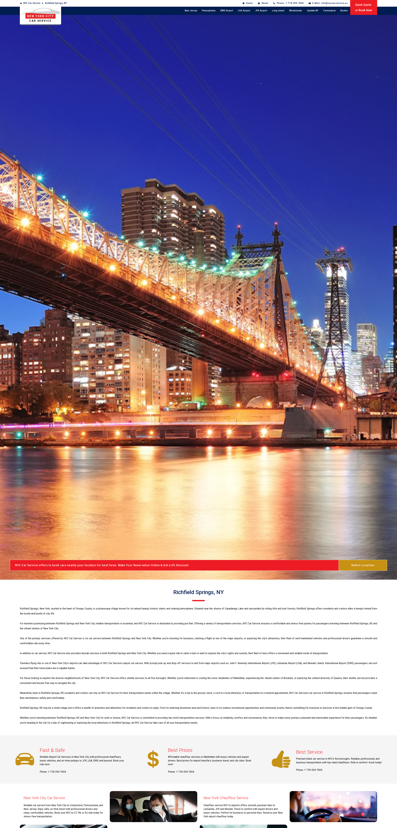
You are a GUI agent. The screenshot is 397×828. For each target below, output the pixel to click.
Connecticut (329, 10)
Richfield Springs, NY (56, 3)
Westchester (295, 10)
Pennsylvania (208, 10)
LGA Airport (244, 10)
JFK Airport (261, 10)
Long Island (278, 10)
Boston (344, 10)
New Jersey (191, 10)
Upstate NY (312, 10)
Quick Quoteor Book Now (363, 7)
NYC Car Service (31, 3)
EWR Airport (226, 10)
